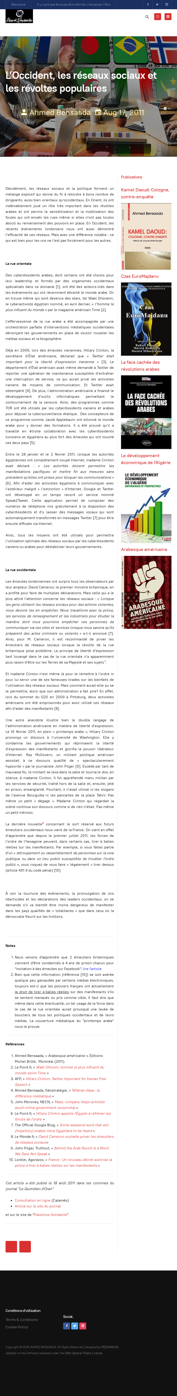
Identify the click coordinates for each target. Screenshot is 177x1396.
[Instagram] (166, 4)
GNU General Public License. (84, 1353)
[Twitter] (157, 4)
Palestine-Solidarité (50, 1214)
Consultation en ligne (32, 1200)
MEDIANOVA (109, 1347)
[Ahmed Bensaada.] (19, 16)
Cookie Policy (17, 1327)
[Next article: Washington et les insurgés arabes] (25, 1246)
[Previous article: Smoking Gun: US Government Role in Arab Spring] (11, 1246)
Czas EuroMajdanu (140, 276)
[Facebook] (147, 4)
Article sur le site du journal (38, 1206)
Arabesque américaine (144, 549)
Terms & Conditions (22, 1319)
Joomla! (11, 1353)
